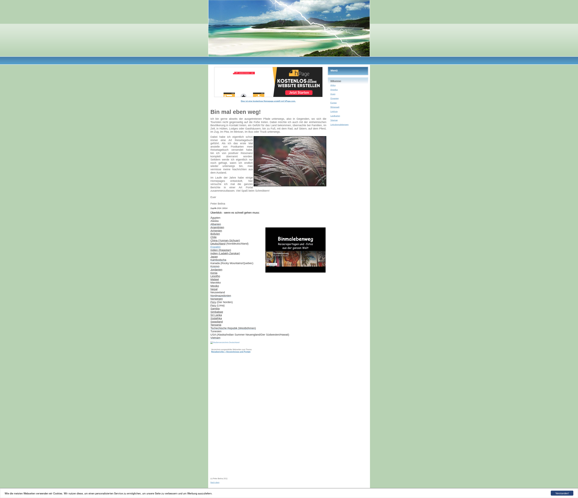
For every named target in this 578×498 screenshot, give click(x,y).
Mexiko (214, 285)
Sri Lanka (216, 315)
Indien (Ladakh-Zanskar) (225, 253)
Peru (213, 305)
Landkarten (335, 116)
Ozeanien (334, 98)
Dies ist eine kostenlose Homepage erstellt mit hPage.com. (268, 101)
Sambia (215, 308)
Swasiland (216, 321)
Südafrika (216, 318)
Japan (214, 256)
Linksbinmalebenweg (339, 124)
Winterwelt (334, 107)
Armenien (216, 230)
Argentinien (217, 227)
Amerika (334, 90)
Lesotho (215, 276)
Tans (213, 324)
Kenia (213, 272)
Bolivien (215, 233)
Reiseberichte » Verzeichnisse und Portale (230, 352)
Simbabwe (216, 311)
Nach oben (214, 482)
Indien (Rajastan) (220, 250)
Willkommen (335, 81)
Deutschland (217, 243)
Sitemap (334, 120)
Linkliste (334, 111)
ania (218, 324)
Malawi (214, 279)
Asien (332, 94)
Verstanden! (562, 493)
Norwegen (216, 298)
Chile (213, 237)
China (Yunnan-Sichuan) (225, 240)
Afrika (333, 85)
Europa (333, 103)
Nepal (214, 289)
